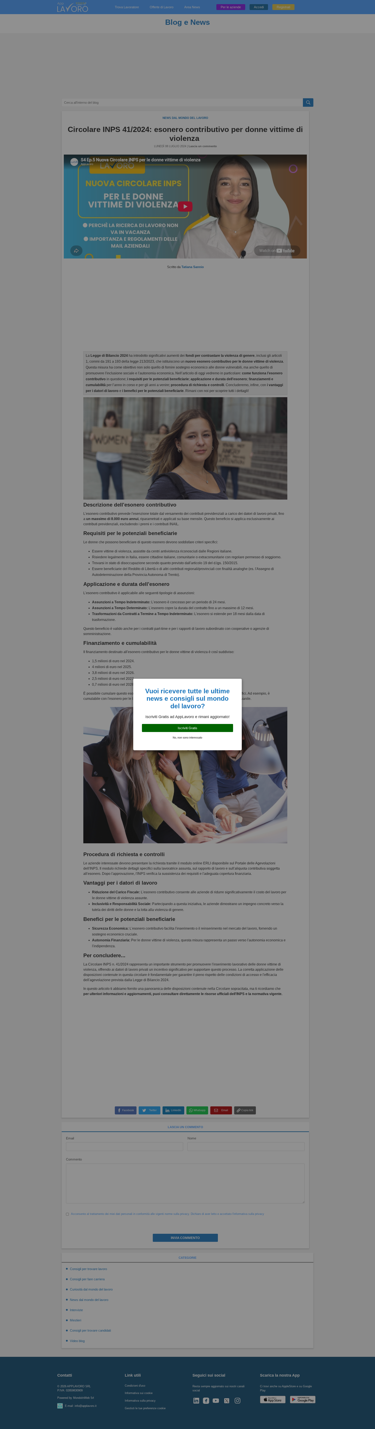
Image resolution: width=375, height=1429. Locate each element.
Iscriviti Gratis (187, 728)
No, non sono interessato (187, 737)
